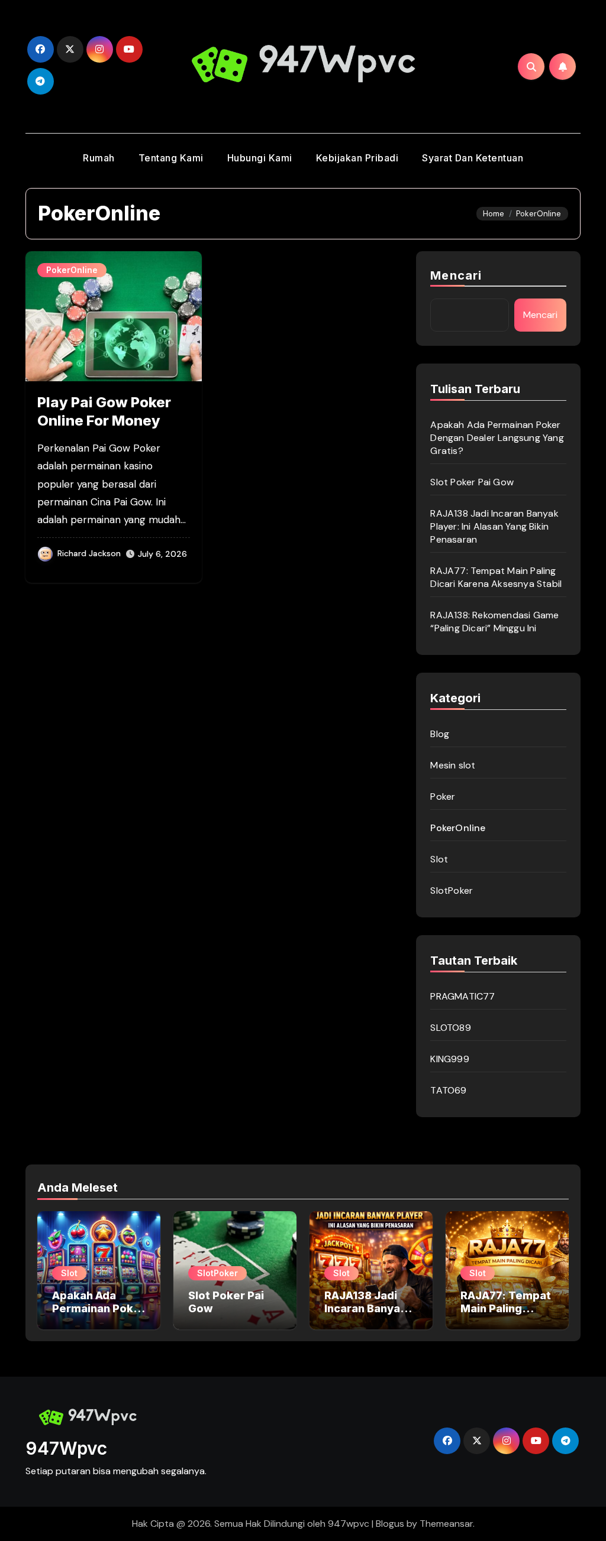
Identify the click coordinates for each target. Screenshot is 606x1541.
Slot (439, 859)
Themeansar (446, 1523)
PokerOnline (72, 270)
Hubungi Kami (259, 158)
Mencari (456, 275)
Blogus (390, 1523)
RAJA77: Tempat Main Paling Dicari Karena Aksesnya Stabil (496, 577)
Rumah (99, 158)
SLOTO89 (450, 1027)
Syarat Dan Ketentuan (472, 158)
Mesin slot (452, 765)
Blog (439, 734)
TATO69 (448, 1090)
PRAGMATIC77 (462, 996)
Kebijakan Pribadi (357, 158)
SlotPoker (451, 890)
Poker (442, 796)
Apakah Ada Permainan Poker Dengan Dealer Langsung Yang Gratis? (496, 437)
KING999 (449, 1059)
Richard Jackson (89, 553)
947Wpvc (66, 1448)
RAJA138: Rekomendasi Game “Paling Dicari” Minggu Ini (494, 621)
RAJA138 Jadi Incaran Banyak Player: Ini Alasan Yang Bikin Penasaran (494, 526)
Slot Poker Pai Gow (472, 482)
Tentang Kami (171, 158)
